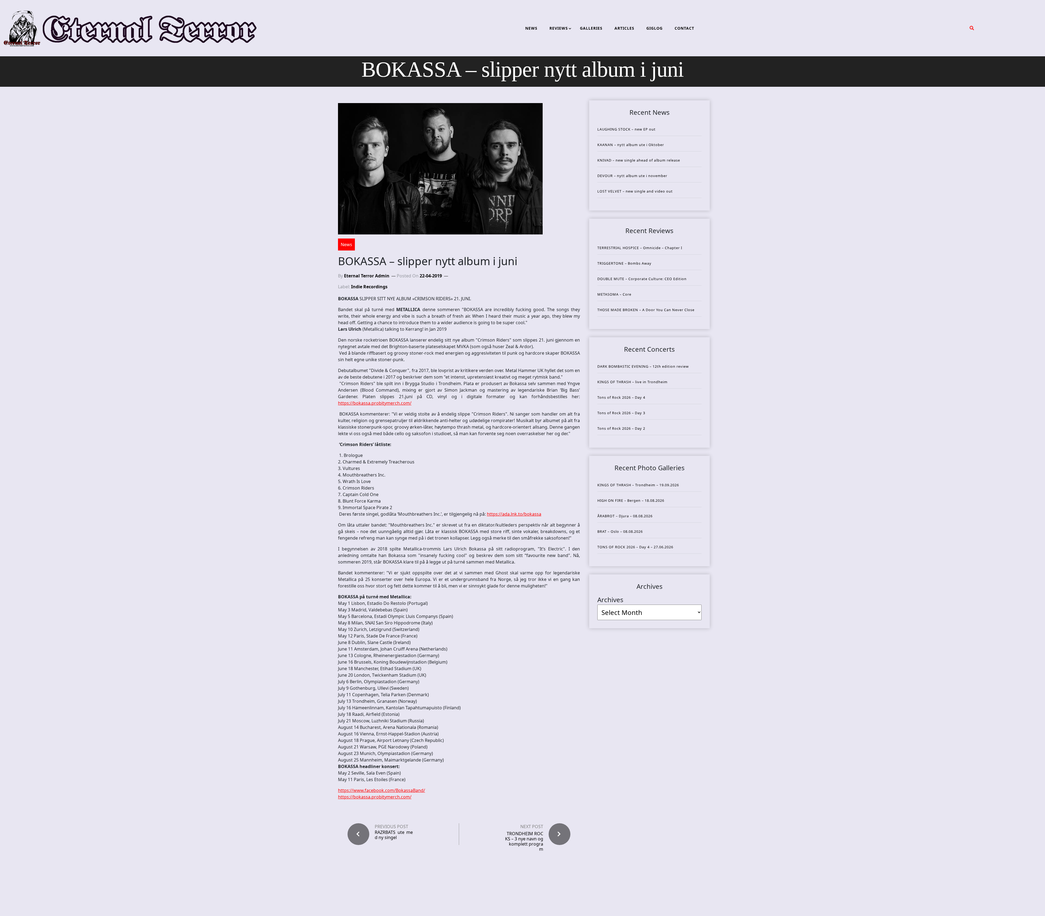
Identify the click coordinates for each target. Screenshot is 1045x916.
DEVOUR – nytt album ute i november (632, 175)
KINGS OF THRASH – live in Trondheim (632, 381)
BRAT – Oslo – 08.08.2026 (620, 531)
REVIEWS (558, 28)
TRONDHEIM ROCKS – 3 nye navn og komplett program (524, 841)
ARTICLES (624, 28)
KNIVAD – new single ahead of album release (638, 160)
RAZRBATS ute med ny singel (394, 835)
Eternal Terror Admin (366, 276)
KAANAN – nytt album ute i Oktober (630, 144)
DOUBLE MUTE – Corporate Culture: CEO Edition (642, 278)
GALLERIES (591, 28)
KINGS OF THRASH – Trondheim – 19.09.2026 (638, 484)
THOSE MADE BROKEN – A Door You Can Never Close (645, 309)
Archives (610, 599)
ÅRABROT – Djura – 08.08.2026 (625, 515)
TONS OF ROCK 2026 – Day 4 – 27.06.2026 (635, 546)
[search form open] (972, 28)
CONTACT (684, 28)
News (346, 244)
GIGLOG (654, 28)
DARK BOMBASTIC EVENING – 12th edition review (643, 366)
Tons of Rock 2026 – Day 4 (621, 397)
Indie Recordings (369, 287)
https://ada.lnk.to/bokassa (514, 514)
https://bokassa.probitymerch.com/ (374, 403)
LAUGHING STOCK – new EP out (626, 129)
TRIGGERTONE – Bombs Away (624, 263)
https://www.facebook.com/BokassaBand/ (381, 790)
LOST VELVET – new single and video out (635, 191)
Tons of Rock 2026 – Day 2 (621, 428)
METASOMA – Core (614, 294)
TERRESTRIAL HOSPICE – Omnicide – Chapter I (639, 247)
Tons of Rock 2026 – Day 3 (621, 412)
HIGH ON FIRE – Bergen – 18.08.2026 (630, 500)
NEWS (531, 28)
